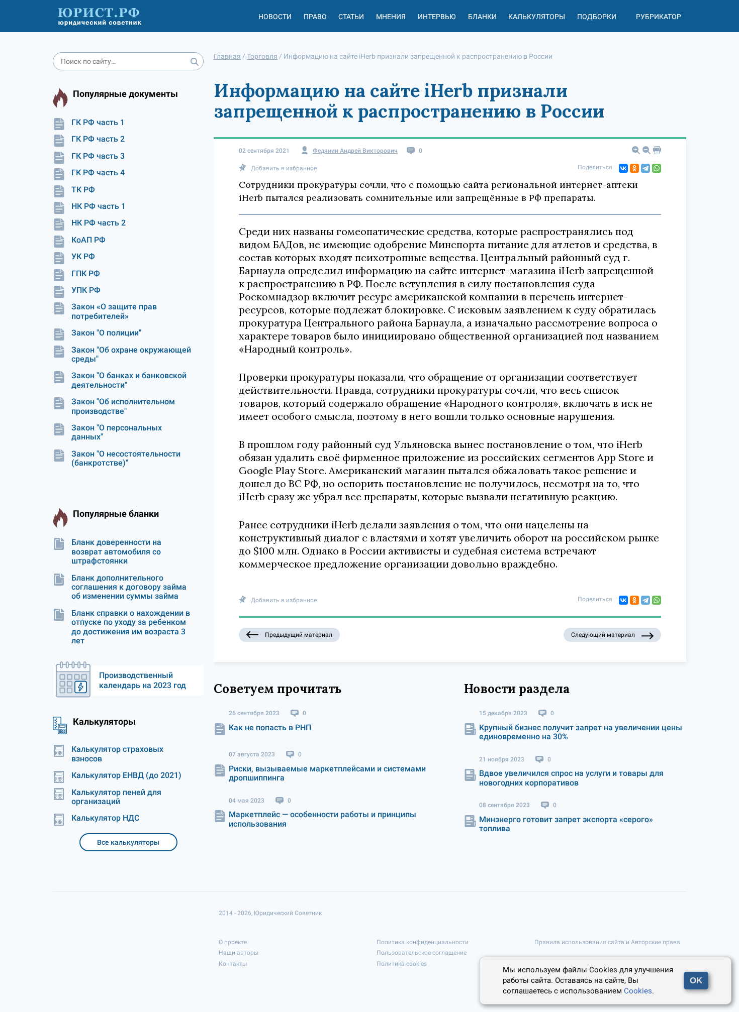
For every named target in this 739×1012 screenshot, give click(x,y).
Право (315, 17)
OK (696, 980)
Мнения (391, 17)
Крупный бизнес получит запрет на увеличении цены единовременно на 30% (580, 732)
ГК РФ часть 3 (98, 156)
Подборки (596, 17)
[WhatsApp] (656, 168)
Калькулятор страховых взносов (117, 754)
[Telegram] (645, 168)
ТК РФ (83, 189)
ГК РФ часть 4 (98, 172)
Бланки (482, 17)
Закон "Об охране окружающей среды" (131, 355)
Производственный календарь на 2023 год (142, 680)
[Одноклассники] (634, 168)
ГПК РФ (85, 273)
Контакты (233, 963)
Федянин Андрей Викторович (355, 151)
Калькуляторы (536, 17)
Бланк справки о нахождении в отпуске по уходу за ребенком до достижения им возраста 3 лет (130, 627)
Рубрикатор (658, 17)
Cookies (638, 990)
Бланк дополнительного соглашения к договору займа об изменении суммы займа (129, 587)
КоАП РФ (88, 240)
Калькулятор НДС (105, 818)
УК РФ (83, 256)
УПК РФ (86, 290)
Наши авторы (238, 952)
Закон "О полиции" (106, 333)
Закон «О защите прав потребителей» (114, 311)
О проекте (233, 942)
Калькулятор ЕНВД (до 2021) (126, 775)
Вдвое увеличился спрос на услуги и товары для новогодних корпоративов (571, 777)
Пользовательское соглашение (422, 952)
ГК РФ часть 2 (98, 139)
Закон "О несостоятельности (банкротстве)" (125, 458)
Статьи (351, 17)
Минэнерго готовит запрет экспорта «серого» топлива (566, 824)
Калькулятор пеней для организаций (116, 797)
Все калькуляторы (128, 842)
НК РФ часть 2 (98, 223)
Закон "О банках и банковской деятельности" (129, 380)
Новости (275, 17)
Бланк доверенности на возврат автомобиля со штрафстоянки (116, 552)
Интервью (437, 17)
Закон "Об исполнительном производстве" (123, 406)
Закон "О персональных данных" (116, 432)
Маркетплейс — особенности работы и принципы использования (322, 819)
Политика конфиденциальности (423, 942)
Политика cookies (402, 963)
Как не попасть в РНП (270, 727)
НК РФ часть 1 (98, 206)
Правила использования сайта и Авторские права (607, 942)
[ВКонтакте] (623, 168)
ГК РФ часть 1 (98, 122)
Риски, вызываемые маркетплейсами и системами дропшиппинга (327, 773)
